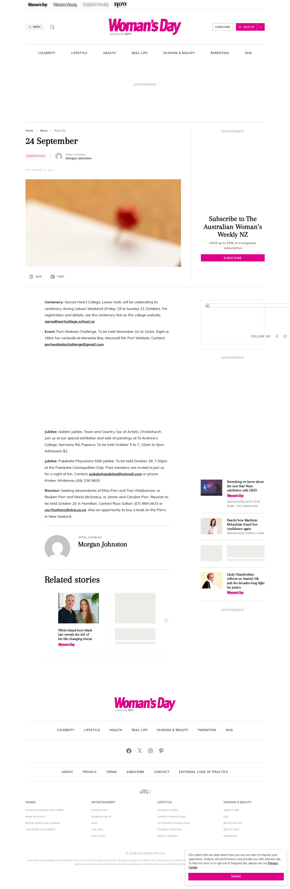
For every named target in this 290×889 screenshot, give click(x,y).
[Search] (52, 27)
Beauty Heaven (233, 823)
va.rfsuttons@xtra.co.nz (65, 510)
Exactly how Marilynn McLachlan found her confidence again (242, 524)
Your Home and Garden (40, 829)
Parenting (220, 53)
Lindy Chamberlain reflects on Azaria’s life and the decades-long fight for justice (245, 580)
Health (109, 53)
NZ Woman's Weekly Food (173, 823)
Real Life (139, 53)
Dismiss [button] (236, 876)
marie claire (232, 810)
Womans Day (99, 810)
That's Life (98, 836)
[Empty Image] (211, 553)
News (43, 130)
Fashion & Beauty (179, 53)
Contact (162, 772)
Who (94, 823)
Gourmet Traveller (169, 829)
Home (29, 130)
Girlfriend (230, 836)
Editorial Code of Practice (203, 772)
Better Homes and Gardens (43, 823)
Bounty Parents (167, 836)
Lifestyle (79, 53)
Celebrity (46, 53)
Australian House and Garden (45, 810)
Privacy (90, 772)
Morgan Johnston (79, 158)
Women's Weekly (167, 810)
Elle (226, 816)
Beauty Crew (232, 829)
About (67, 772)
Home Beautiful (35, 816)
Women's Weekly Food (171, 816)
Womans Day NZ (101, 816)
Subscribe (222, 27)
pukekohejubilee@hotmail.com (115, 474)
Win (248, 53)
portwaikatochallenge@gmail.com (74, 344)
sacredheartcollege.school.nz (70, 321)
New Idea (97, 829)
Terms (111, 772)
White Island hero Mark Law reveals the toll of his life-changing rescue (75, 634)
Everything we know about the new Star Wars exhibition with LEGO (245, 486)
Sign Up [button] (249, 27)
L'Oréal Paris (254, 533)
